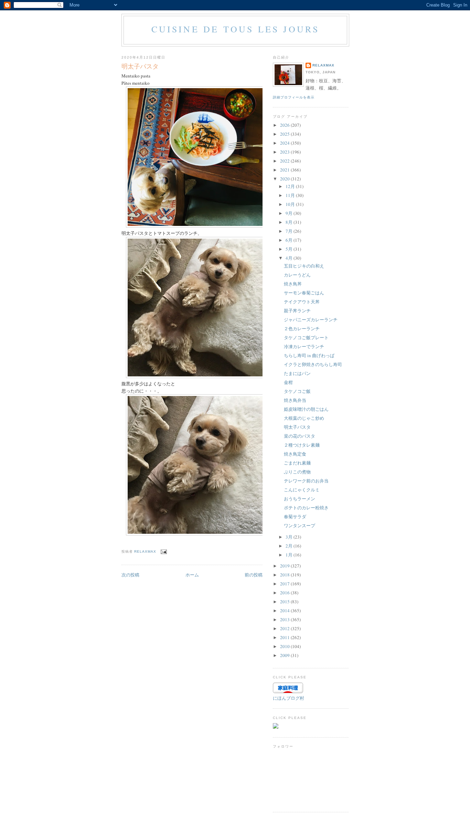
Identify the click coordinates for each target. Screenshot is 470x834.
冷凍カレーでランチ (304, 346)
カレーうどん (297, 275)
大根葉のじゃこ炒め (304, 418)
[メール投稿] (164, 551)
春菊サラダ (295, 516)
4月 (289, 258)
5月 (289, 249)
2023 (285, 152)
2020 (285, 179)
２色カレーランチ (302, 328)
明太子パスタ (297, 427)
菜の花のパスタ (299, 436)
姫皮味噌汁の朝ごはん (306, 409)
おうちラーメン (299, 499)
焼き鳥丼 (293, 284)
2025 (285, 134)
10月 (291, 204)
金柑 (288, 382)
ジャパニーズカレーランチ (311, 319)
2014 (285, 610)
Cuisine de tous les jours (235, 29)
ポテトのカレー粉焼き (306, 507)
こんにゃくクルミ (302, 490)
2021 (285, 170)
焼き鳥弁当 (295, 400)
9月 (289, 213)
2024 (285, 143)
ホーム (192, 575)
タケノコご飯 (297, 391)
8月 (289, 222)
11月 (291, 195)
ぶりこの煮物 (297, 472)
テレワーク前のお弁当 (306, 481)
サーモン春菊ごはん (304, 293)
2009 (285, 655)
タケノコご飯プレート (306, 337)
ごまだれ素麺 (297, 463)
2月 (289, 546)
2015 (285, 601)
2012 (285, 628)
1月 (289, 555)
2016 (285, 593)
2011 (285, 637)
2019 (285, 566)
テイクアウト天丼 (302, 302)
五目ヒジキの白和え (304, 266)
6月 (289, 240)
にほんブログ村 (288, 698)
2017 (285, 584)
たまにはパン (297, 373)
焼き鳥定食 (295, 454)
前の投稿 (254, 575)
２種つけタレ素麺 (302, 445)
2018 (285, 575)
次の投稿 (130, 575)
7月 (289, 231)
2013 (285, 619)
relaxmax (323, 65)
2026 (285, 125)
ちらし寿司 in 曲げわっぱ (309, 355)
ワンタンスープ (299, 525)
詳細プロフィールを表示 (293, 97)
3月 (289, 537)
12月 (291, 186)
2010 (285, 646)
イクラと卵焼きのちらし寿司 (313, 364)
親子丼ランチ (297, 310)
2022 (285, 161)
